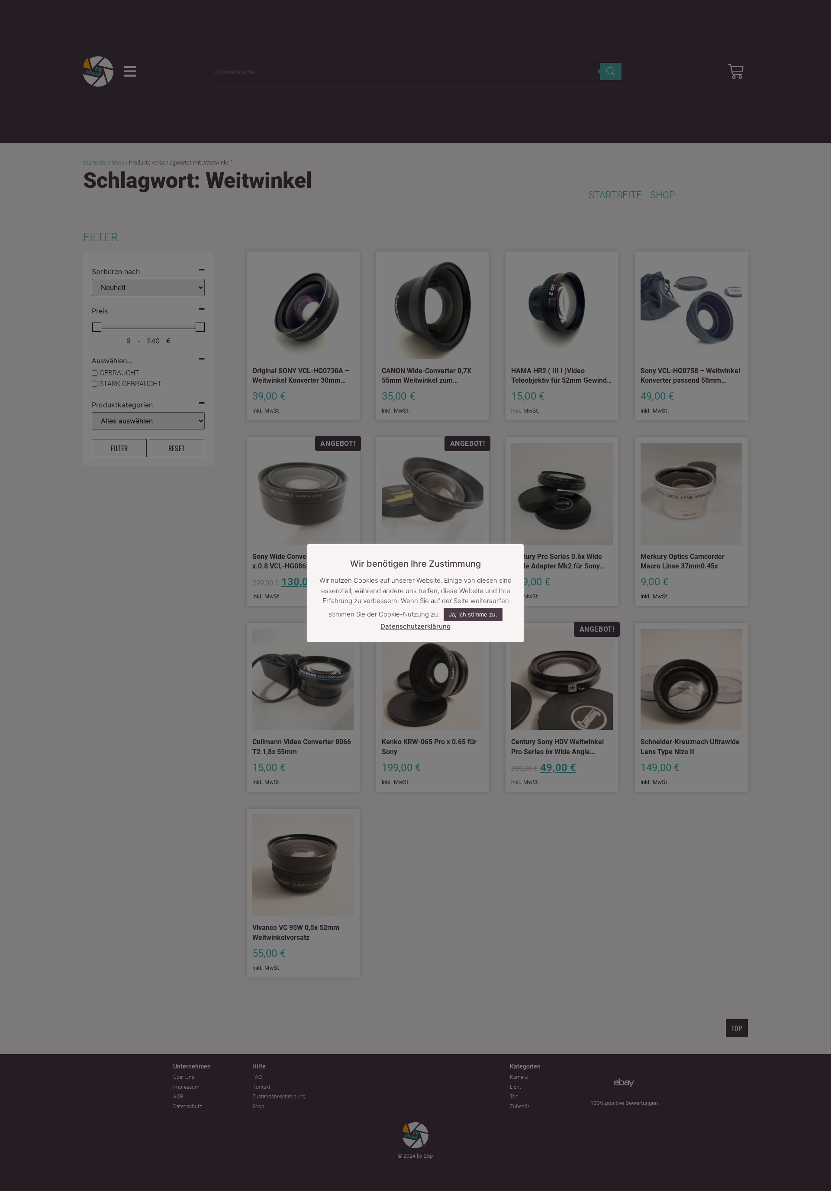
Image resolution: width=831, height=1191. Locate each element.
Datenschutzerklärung (415, 626)
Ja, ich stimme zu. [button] (473, 614)
